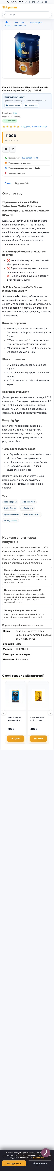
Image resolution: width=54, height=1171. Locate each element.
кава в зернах (10, 502)
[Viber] (42, 2)
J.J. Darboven (26, 508)
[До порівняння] (12, 149)
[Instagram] (33, 2)
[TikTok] (37, 2)
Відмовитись (40, 1163)
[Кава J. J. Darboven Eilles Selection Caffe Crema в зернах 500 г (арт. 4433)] (27, 54)
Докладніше (38, 1158)
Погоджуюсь (14, 1163)
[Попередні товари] (3, 712)
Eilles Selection (28, 502)
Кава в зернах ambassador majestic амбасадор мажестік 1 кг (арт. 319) (14, 719)
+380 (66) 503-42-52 (29, 158)
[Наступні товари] (50, 712)
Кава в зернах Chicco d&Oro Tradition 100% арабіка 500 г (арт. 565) (37, 719)
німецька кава (10, 520)
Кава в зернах (36, 22)
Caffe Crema (10, 508)
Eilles (15, 113)
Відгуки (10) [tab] (22, 183)
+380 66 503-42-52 (18, 2)
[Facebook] (29, 2)
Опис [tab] (8, 183)
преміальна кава (11, 514)
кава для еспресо (32, 514)
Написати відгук (39, 126)
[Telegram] (46, 2)
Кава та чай (19, 22)
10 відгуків (25, 126)
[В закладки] (6, 149)
